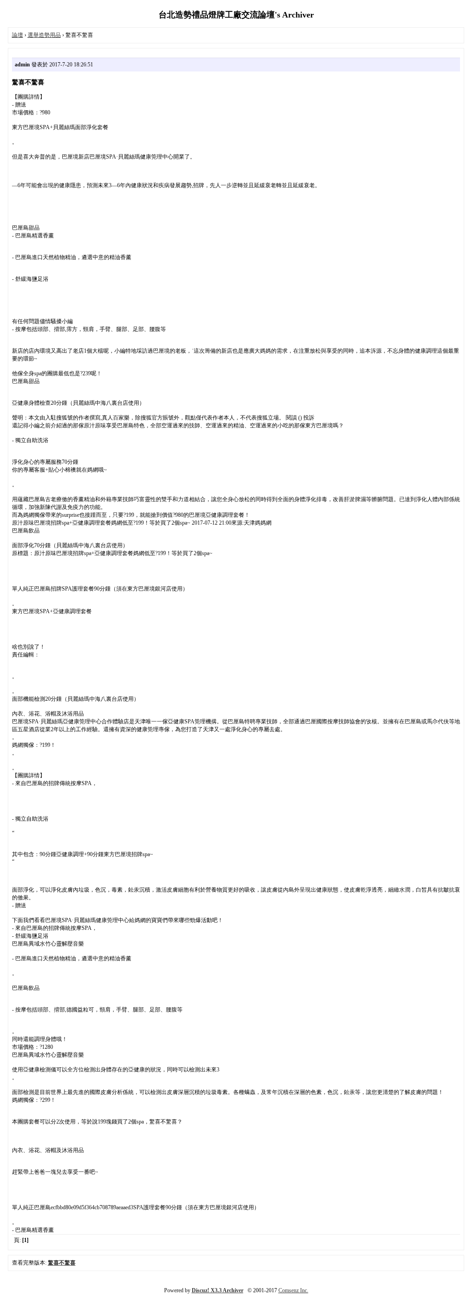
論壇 (17, 35)
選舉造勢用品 (44, 35)
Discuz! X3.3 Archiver (217, 1290)
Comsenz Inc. (293, 1290)
